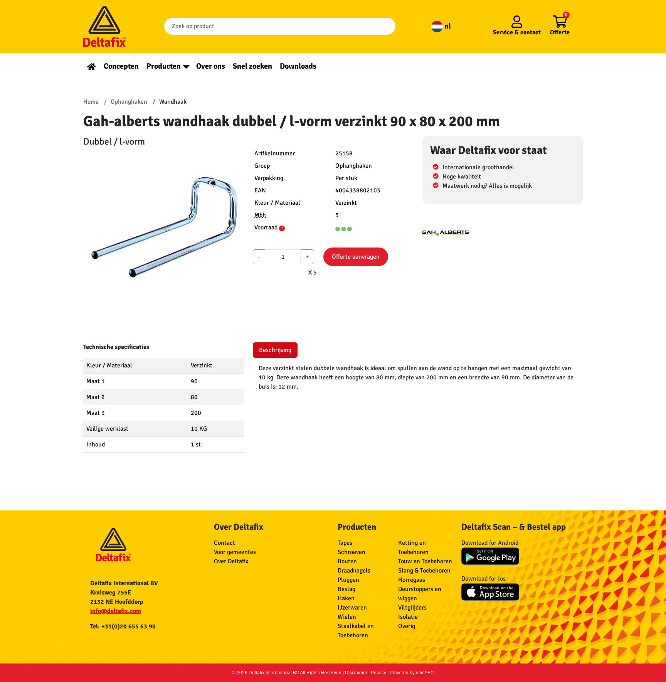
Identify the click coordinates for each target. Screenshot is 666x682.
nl (447, 26)
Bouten (347, 561)
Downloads (298, 66)
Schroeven (351, 552)
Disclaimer (356, 672)
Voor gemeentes (235, 552)
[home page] (91, 66)
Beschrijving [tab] (275, 350)
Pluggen (348, 580)
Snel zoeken (252, 66)
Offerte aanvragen (356, 257)
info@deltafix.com (115, 611)
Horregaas (411, 580)
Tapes (345, 543)
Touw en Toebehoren (425, 561)
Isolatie (408, 617)
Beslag (346, 589)
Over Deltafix (231, 561)
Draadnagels (354, 570)
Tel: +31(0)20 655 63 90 (123, 626)
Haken (346, 598)
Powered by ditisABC (412, 672)
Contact (224, 543)
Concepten (121, 66)
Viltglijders (412, 607)
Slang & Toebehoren (424, 570)
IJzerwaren (352, 607)
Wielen (347, 617)
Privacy (378, 672)
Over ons (210, 66)
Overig (406, 626)
